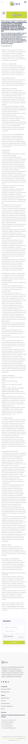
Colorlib (17, 740)
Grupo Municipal (5, 692)
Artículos (3, 700)
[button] (25, 2)
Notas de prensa (5, 698)
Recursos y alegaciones (7, 706)
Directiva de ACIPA (6, 689)
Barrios (3, 709)
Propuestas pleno (5, 703)
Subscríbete (14, 642)
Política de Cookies (13, 738)
